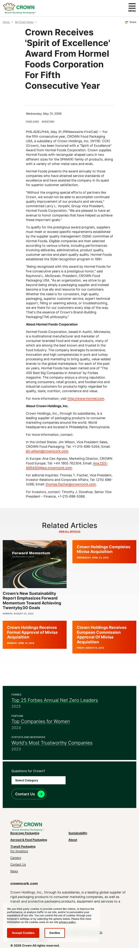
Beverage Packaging (24, 833)
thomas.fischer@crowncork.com (71, 484)
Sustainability (77, 833)
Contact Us (25, 794)
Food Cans (32, 121)
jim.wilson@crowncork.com (47, 451)
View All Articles (69, 531)
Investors (48, 121)
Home (6, 22)
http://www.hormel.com (86, 398)
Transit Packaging (22, 846)
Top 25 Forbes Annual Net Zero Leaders (54, 700)
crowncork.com (24, 883)
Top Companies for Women (40, 721)
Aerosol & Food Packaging (28, 839)
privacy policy (67, 922)
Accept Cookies (23, 933)
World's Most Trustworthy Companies (51, 743)
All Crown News (24, 22)
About (72, 839)
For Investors (19, 851)
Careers (15, 857)
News (14, 871)
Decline (54, 933)
